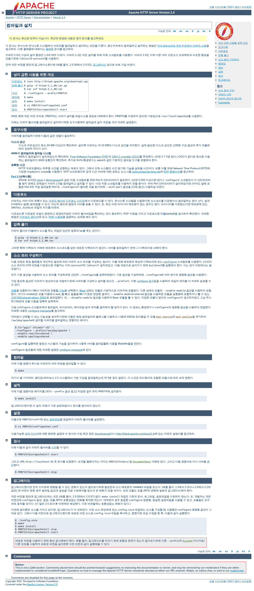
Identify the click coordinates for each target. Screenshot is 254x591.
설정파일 (54, 419)
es (187, 31)
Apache (10, 17)
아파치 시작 (224, 94)
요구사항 (223, 47)
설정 (220, 71)
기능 (61, 290)
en (181, 31)
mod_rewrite (164, 316)
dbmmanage (53, 179)
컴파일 (222, 63)
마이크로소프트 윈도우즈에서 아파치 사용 (181, 45)
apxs (40, 179)
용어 (237, 7)
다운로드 (223, 51)
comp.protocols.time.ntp (146, 171)
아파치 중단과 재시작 (230, 98)
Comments (224, 102)
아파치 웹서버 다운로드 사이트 (67, 200)
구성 (14, 93)
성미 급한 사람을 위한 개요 (233, 43)
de (174, 31)
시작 (54, 447)
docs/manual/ (103, 433)
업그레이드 (99, 64)
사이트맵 (246, 7)
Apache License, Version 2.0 (42, 584)
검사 (220, 75)
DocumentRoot (142, 461)
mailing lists (237, 570)
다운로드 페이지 (29, 216)
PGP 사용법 (56, 216)
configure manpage (39, 310)
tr (209, 31)
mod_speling (184, 316)
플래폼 (50, 49)
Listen (188, 540)
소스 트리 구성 (226, 90)
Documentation (42, 17)
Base (83, 290)
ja (198, 31)
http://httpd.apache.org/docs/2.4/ (136, 433)
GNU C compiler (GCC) (125, 156)
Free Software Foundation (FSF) (89, 156)
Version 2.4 (59, 17)
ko (204, 31)
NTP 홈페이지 (172, 171)
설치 (220, 67)
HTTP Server (24, 17)
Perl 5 (14, 176)
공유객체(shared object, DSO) (28, 297)
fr (192, 31)
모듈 (211, 7)
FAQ (230, 7)
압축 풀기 (223, 55)
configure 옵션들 (146, 281)
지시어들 (221, 7)
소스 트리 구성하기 (228, 59)
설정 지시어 (32, 433)
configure (170, 261)
